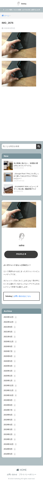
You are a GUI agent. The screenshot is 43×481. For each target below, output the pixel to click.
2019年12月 (10, 385)
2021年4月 (9, 337)
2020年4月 (9, 366)
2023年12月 (10, 317)
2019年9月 (9, 400)
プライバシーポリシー (27, 474)
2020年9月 (9, 346)
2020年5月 (9, 361)
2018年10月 (10, 444)
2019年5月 (9, 420)
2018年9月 (9, 449)
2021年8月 (9, 327)
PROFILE (20, 254)
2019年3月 (9, 429)
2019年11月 (10, 390)
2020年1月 (9, 381)
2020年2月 (9, 376)
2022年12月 (10, 322)
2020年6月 (9, 356)
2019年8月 (9, 405)
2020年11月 (10, 342)
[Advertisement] (21, 111)
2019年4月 (9, 425)
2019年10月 (10, 395)
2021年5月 (9, 332)
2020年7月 (9, 351)
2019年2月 (9, 434)
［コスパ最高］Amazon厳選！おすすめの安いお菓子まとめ (21, 9)
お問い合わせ (12, 474)
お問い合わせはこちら (22, 296)
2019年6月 (9, 415)
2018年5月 (9, 454)
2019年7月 (9, 410)
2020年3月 (9, 371)
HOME (23, 469)
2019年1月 (9, 439)
